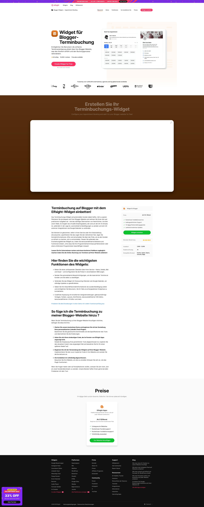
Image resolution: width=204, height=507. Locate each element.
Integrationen (116, 486)
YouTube (94, 491)
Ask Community (116, 465)
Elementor (75, 473)
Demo (107, 10)
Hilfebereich (79, 5)
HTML (73, 479)
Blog (71, 5)
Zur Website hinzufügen (102, 440)
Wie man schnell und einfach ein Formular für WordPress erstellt (141, 472)
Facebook (95, 483)
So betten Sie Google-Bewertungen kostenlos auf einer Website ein (141, 483)
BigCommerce (76, 486)
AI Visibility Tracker (117, 476)
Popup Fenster (55, 476)
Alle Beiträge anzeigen (138, 487)
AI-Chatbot (54, 489)
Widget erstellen (146, 10)
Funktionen (115, 10)
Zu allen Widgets (57, 492)
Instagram (95, 486)
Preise (136, 10)
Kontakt (94, 463)
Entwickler (95, 473)
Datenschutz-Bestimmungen (85, 504)
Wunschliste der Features (119, 481)
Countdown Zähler (56, 468)
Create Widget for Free (63, 64)
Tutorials (114, 483)
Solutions (115, 478)
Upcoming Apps (116, 494)
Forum (93, 481)
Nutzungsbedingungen (69, 504)
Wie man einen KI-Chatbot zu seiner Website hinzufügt (140, 463)
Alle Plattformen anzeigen (80, 492)
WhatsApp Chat (56, 473)
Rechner (53, 481)
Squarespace (75, 463)
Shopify (74, 476)
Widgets (65, 5)
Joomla (74, 489)
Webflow (74, 468)
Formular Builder (56, 486)
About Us (94, 465)
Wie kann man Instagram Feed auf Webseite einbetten (142, 468)
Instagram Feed (55, 465)
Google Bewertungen (57, 463)
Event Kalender (55, 479)
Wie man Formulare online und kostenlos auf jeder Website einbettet (141, 477)
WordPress (75, 471)
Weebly (74, 484)
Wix (73, 465)
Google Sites (75, 481)
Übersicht (100, 10)
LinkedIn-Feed (55, 471)
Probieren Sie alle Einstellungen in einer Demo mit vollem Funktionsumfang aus (77, 303)
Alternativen (115, 489)
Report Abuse (116, 468)
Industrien (115, 491)
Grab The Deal (12, 502)
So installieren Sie (126, 10)
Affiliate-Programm (97, 471)
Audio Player (55, 484)
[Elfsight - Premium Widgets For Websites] (55, 5)
